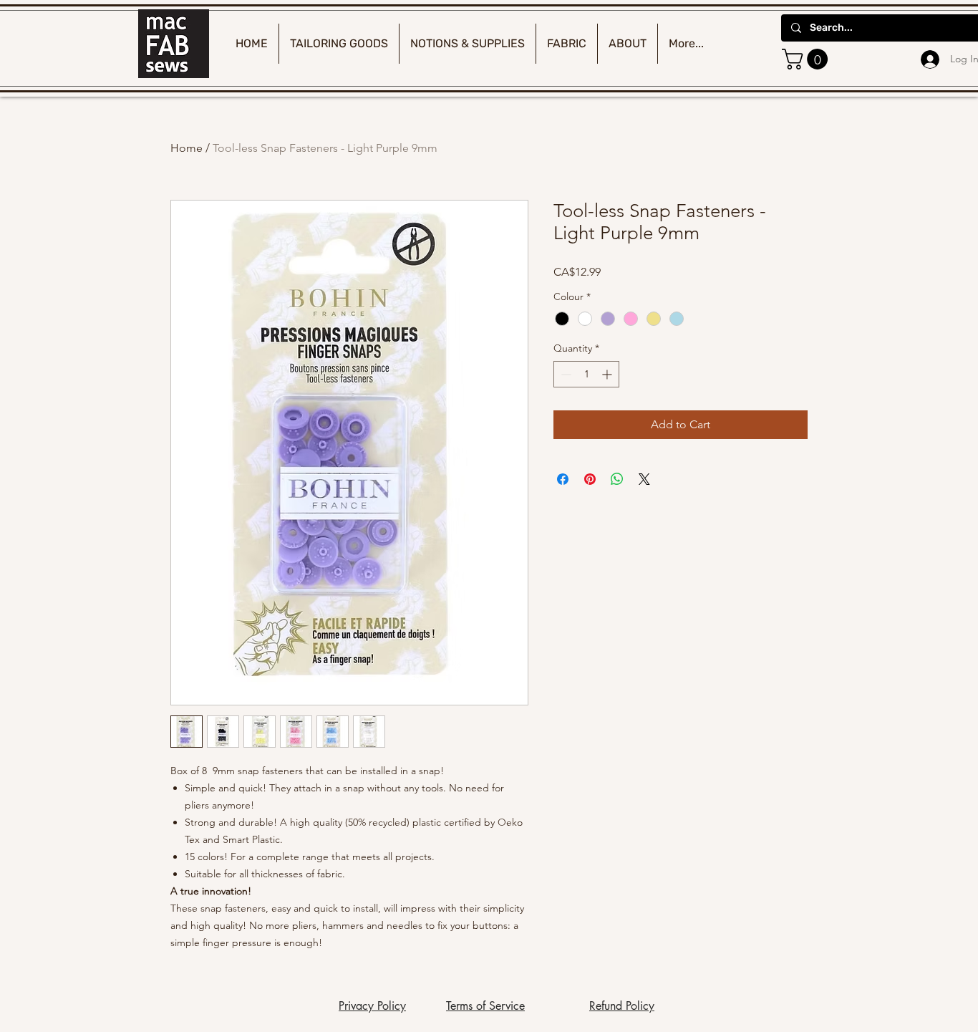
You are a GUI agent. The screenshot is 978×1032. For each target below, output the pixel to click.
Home (186, 148)
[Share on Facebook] (562, 479)
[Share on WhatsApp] (617, 479)
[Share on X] (644, 479)
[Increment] (608, 374)
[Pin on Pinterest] (590, 479)
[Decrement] (564, 374)
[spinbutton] (586, 374)
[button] (807, 59)
